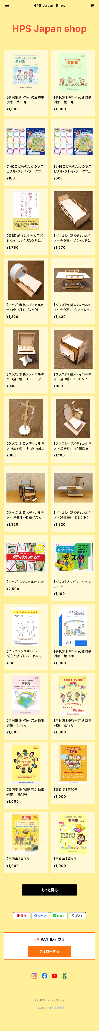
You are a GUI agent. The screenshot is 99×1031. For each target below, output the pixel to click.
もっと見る (49, 890)
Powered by (44, 1007)
